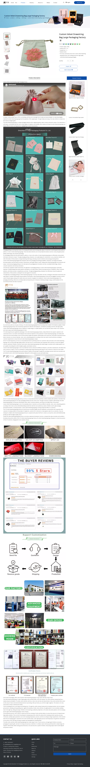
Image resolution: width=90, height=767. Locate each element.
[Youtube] (15, 756)
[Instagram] (18, 756)
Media (33, 752)
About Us (34, 748)
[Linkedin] (8, 756)
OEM (33, 744)
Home (33, 742)
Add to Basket (67, 70)
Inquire (67, 66)
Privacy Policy (70, 764)
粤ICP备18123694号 (45, 764)
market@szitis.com (9, 744)
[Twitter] (11, 756)
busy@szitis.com (17, 744)
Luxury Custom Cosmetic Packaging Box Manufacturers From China (77, 176)
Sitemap (33, 756)
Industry (33, 750)
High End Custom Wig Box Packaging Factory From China (77, 97)
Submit (69, 754)
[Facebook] (4, 756)
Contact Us (34, 754)
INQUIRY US (79, 2)
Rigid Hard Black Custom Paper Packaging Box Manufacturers (77, 156)
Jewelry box (34, 746)
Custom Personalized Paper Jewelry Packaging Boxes (77, 117)
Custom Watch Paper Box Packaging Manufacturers (77, 137)
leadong (81, 764)
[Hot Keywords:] (64, 2)
